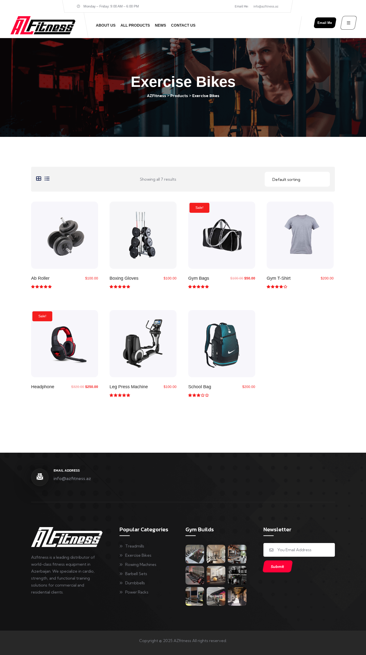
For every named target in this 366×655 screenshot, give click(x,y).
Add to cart (64, 237)
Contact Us (183, 25)
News (160, 25)
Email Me (324, 23)
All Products (135, 25)
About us (106, 25)
